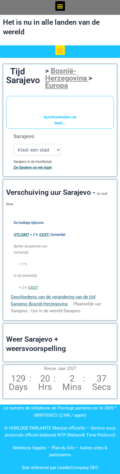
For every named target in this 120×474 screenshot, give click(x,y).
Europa (56, 85)
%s (16, 264)
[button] (60, 6)
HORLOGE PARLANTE (30, 428)
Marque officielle (68, 428)
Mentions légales (29, 447)
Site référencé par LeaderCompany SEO (60, 467)
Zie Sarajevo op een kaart (32, 167)
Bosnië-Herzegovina (67, 74)
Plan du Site (64, 447)
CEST (33, 288)
